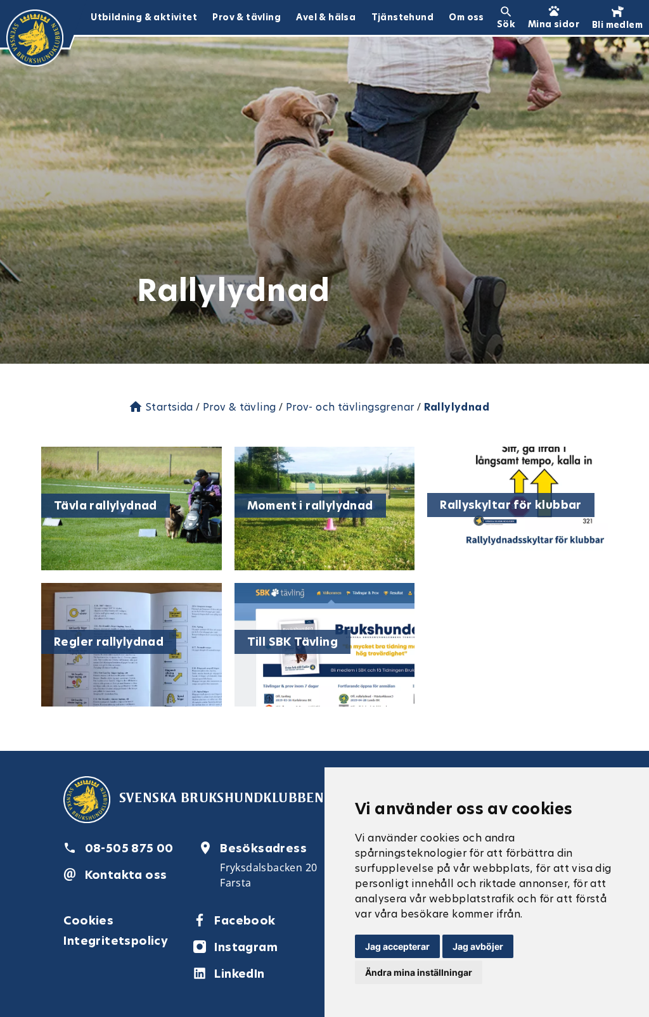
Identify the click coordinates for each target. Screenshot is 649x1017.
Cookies (88, 920)
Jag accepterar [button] (397, 946)
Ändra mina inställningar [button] (418, 972)
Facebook (244, 920)
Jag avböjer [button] (478, 946)
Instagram (246, 947)
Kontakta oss (126, 875)
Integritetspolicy (115, 941)
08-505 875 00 (129, 848)
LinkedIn (239, 974)
